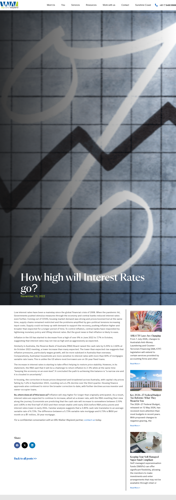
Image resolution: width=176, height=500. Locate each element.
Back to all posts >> (25, 458)
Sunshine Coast (143, 5)
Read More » (135, 364)
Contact (125, 5)
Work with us (109, 5)
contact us (89, 420)
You (63, 5)
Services (75, 5)
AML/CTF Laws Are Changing (145, 336)
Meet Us (51, 5)
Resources (91, 5)
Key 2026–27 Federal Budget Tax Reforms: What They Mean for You (145, 398)
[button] (17, 445)
